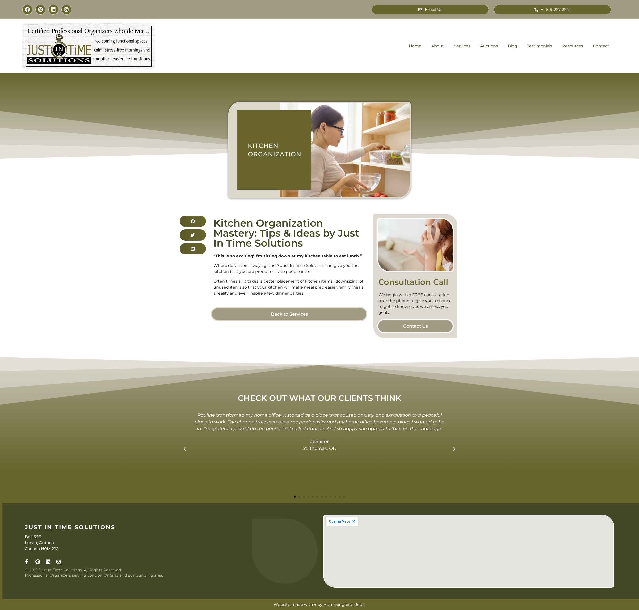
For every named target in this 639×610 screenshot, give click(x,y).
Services (462, 46)
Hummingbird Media (344, 604)
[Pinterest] (40, 10)
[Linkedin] (53, 10)
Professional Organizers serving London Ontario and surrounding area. (94, 575)
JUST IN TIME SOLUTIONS (70, 527)
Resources (572, 46)
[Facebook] (27, 10)
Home (415, 46)
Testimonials (539, 46)
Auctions (489, 46)
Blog (512, 46)
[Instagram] (66, 10)
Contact (601, 46)
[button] (193, 221)
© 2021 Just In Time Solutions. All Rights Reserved (73, 570)
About (437, 46)
